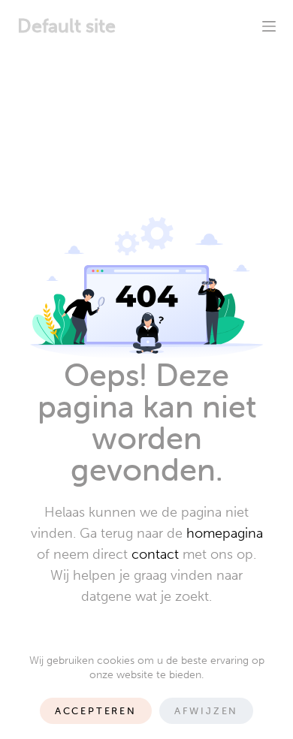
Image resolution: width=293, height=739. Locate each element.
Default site (66, 26)
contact (155, 554)
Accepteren (96, 710)
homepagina (224, 533)
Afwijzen (206, 710)
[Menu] (269, 26)
